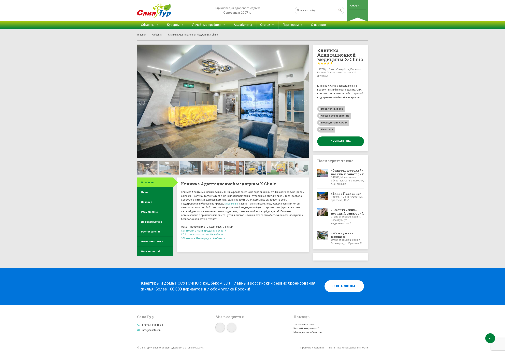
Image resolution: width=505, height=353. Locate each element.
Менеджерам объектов (308, 332)
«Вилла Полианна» (346, 193)
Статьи (265, 25)
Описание (147, 182)
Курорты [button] (173, 25)
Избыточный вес (332, 108)
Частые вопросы (304, 324)
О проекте (318, 25)
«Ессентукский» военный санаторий (347, 211)
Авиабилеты (243, 25)
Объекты (147, 25)
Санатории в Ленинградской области (203, 230)
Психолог (327, 129)
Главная (141, 34)
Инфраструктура (151, 221)
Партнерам (290, 25)
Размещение (149, 211)
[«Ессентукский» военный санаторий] (322, 216)
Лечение (146, 202)
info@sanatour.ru (151, 330)
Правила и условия (312, 347)
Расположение (151, 231)
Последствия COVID (334, 122)
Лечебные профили (206, 25)
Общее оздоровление (335, 115)
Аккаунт (355, 5)
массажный (231, 203)
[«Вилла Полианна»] (322, 197)
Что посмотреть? (152, 241)
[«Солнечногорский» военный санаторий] (322, 177)
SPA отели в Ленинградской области (203, 238)
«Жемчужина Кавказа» (342, 235)
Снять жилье (344, 286)
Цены (144, 192)
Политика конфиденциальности (348, 347)
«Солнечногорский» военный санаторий (347, 172)
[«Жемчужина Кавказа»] (322, 238)
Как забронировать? (306, 328)
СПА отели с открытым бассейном (202, 234)
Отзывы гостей (151, 251)
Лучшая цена (340, 141)
